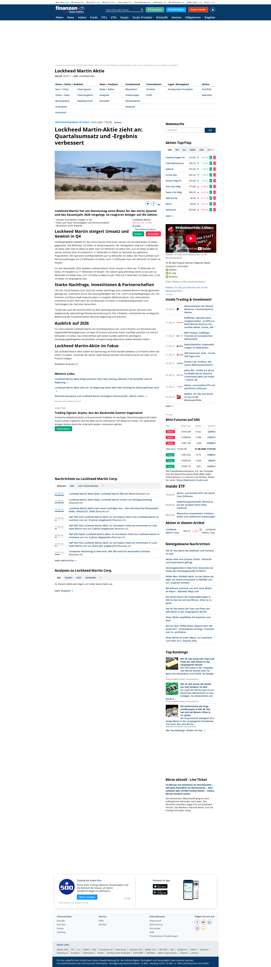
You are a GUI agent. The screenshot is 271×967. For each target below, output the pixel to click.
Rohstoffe (162, 17)
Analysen (104, 95)
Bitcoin (172, 2)
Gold (155, 2)
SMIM (86, 949)
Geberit (170, 169)
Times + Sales (62, 95)
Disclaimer (155, 928)
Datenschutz (156, 924)
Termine (150, 89)
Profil (149, 95)
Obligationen (193, 17)
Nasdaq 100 (135, 949)
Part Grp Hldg (173, 186)
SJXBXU (211, 431)
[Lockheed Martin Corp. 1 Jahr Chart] (207, 531)
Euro (120, 2)
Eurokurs (75, 952)
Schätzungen (132, 95)
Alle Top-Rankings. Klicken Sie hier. (184, 730)
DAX (104, 2)
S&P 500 (163, 949)
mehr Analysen (63, 590)
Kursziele (104, 100)
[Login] (212, 9)
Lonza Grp (171, 174)
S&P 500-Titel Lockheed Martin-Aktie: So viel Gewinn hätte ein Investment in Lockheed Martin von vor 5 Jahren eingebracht (113, 527)
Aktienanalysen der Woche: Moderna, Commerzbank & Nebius (198, 309)
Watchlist (207, 95)
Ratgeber (210, 17)
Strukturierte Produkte (180, 89)
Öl (205, 2)
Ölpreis (184, 952)
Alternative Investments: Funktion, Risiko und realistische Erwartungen (196, 515)
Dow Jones (121, 949)
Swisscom (171, 209)
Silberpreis (88, 952)
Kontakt (61, 921)
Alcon (169, 203)
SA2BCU (211, 466)
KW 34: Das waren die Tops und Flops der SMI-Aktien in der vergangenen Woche (188, 610)
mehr (168, 215)
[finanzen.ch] (70, 8)
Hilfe (101, 921)
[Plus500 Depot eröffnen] (73, 11)
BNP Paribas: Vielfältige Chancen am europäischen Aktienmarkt (198, 335)
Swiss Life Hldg (174, 192)
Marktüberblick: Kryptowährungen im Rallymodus (199, 346)
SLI (78, 949)
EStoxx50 (138, 2)
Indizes (82, 17)
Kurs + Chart (62, 89)
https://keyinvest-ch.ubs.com (192, 480)
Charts (138, 229)
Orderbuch (61, 106)
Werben (103, 924)
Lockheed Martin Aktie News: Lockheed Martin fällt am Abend (102, 493)
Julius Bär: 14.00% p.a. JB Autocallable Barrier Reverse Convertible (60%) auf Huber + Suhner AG (199, 375)
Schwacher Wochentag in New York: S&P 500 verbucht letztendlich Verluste (109, 551)
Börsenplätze (62, 100)
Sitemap (61, 932)
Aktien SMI (62, 949)
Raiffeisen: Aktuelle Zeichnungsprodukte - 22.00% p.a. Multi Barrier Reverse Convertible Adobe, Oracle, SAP (199, 322)
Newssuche (175, 124)
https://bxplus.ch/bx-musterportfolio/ (185, 281)
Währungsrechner (167, 952)
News (70, 17)
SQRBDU (211, 443)
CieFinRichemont (175, 163)
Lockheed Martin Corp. (172, 531)
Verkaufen (153, 233)
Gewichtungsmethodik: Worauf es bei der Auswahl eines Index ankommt (195, 504)
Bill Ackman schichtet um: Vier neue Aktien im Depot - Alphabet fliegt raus (189, 590)
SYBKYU (211, 437)
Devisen (176, 17)
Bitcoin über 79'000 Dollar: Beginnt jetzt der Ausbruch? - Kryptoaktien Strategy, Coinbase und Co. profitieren (190, 629)
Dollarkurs (62, 952)
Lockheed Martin (142, 219)
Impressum (155, 921)
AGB (151, 932)
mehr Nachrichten (64, 560)
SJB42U (211, 460)
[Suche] (142, 10)
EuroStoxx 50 (106, 949)
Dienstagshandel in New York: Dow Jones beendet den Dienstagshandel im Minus (190, 569)
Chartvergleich (85, 95)
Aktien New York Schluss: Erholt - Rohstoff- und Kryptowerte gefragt (189, 561)
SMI (57, 2)
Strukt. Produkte (142, 17)
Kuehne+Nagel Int (175, 157)
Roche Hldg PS (173, 180)
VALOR (58, 76)
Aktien (59, 17)
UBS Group (171, 198)
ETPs (114, 17)
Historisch (60, 112)
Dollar (189, 2)
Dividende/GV (132, 100)
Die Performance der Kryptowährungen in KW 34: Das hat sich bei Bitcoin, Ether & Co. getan (189, 600)
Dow (88, 2)
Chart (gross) (84, 89)
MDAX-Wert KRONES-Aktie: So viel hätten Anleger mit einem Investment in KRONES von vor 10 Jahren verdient (190, 579)
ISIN (76, 76)
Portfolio (207, 89)
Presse (60, 928)
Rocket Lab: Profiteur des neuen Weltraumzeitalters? (198, 363)
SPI (72, 2)
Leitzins (195, 952)
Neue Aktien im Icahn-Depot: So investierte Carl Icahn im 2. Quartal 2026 (189, 639)
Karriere (61, 924)
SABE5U (211, 454)
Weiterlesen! (63, 428)
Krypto (124, 17)
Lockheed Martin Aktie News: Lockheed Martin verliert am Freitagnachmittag (110, 499)
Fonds (94, 17)
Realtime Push (85, 100)
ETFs (104, 17)
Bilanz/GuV (131, 89)
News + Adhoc (107, 89)
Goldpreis (182, 949)
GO (210, 130)
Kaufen (138, 233)
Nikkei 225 (150, 949)
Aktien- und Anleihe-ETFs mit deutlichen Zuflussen (199, 387)
